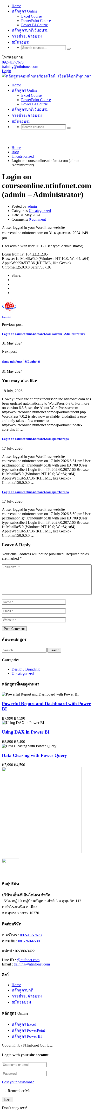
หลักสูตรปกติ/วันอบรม (30, 30)
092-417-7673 (13, 62)
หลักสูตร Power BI (27, 1036)
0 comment (37, 219)
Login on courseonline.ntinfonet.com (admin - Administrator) (43, 334)
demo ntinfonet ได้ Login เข (21, 361)
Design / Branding (26, 669)
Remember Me (18, 1091)
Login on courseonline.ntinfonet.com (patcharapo (35, 439)
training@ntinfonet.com (20, 66)
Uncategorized (40, 211)
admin (32, 206)
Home (16, 6)
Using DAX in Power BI (25, 732)
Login (6, 71)
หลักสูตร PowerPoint (28, 1030)
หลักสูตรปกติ (22, 990)
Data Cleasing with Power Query (34, 755)
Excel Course (31, 16)
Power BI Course (34, 25)
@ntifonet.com (28, 960)
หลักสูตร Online (24, 11)
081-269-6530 (29, 941)
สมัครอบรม (21, 1002)
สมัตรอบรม (21, 42)
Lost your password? (18, 1082)
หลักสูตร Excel (24, 1024)
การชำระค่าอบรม (27, 36)
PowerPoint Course (36, 21)
